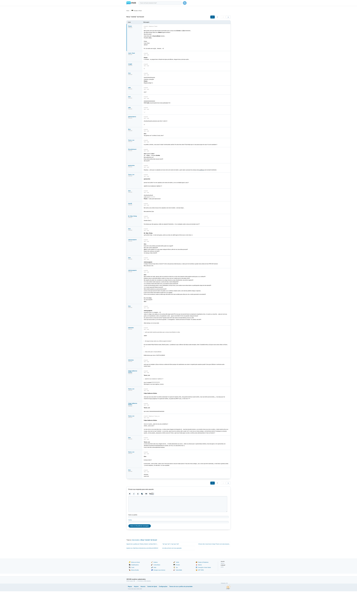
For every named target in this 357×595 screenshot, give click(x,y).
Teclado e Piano (138, 10)
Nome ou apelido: (132, 515)
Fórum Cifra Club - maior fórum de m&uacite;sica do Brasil (131, 2)
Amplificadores (135, 565)
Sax (177, 567)
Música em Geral (135, 562)
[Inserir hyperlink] (142, 493)
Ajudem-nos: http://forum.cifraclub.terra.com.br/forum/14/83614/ (142, 548)
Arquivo (136, 586)
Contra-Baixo (156, 565)
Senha (130, 520)
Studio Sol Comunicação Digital (228, 587)
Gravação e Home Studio (204, 567)
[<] (223, 17)
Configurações (163, 586)
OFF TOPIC (201, 570)
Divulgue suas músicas (159, 570)
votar (148, 54)
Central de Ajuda (152, 586)
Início (127, 10)
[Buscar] (185, 3)
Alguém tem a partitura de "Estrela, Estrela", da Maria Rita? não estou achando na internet (142, 544)
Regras (130, 586)
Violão (177, 562)
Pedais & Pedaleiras (203, 562)
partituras (201, 170)
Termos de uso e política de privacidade (180, 586)
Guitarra (155, 562)
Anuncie (143, 586)
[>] (228, 17)
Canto (132, 567)
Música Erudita (135, 570)
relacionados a (144, 540)
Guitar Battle (179, 570)
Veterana (130, 65)
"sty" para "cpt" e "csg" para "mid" (170, 544)
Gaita (154, 567)
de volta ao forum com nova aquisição (172, 548)
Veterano (130, 27)
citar (145, 27)
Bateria (200, 565)
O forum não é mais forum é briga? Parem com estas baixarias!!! (214, 544)
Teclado (178, 565)
